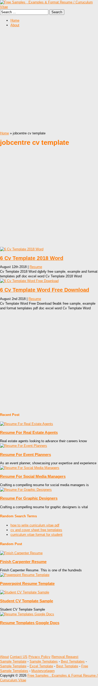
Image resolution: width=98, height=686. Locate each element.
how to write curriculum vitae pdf (34, 525)
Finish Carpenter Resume (23, 561)
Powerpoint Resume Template (27, 583)
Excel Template (41, 666)
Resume (36, 267)
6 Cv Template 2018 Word (31, 258)
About (14, 25)
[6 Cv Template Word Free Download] (29, 281)
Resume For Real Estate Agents (29, 432)
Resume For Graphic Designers (28, 498)
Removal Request (64, 657)
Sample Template (13, 661)
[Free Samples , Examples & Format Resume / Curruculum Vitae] (49, 7)
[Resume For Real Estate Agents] (26, 424)
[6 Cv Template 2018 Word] (21, 249)
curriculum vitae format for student (36, 535)
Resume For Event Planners (25, 454)
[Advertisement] (49, 79)
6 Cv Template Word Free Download (44, 290)
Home (14, 20)
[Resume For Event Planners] (23, 446)
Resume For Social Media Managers (33, 476)
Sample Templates (44, 661)
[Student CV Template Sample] (24, 592)
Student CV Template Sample (26, 601)
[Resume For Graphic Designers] (26, 490)
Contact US (18, 657)
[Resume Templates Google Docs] (27, 614)
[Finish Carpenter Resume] (21, 553)
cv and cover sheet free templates (36, 530)
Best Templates (73, 661)
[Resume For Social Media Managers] (29, 468)
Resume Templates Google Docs (29, 622)
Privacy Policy (39, 657)
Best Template (67, 666)
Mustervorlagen (43, 671)
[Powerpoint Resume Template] (24, 575)
